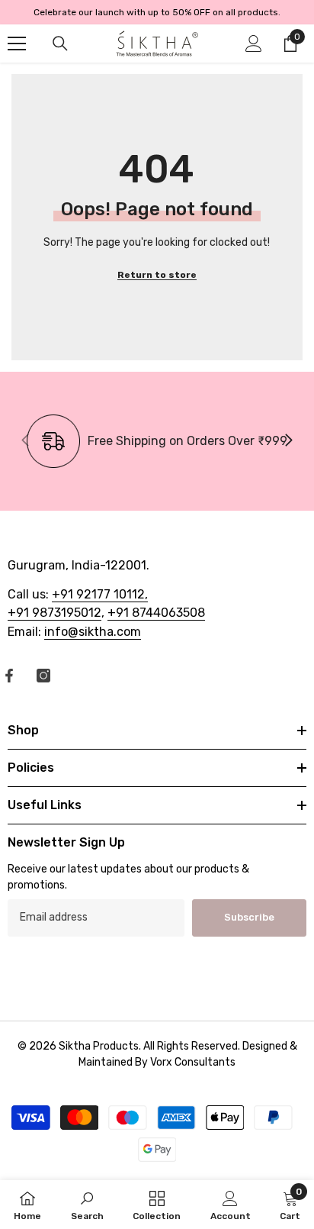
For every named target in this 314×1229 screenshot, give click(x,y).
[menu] (17, 43)
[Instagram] (43, 675)
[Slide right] (288, 441)
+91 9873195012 (54, 612)
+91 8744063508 (156, 612)
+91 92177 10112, (100, 594)
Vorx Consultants (193, 1062)
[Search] (60, 43)
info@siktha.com (92, 631)
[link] (157, 441)
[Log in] (253, 43)
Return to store (157, 274)
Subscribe (249, 917)
